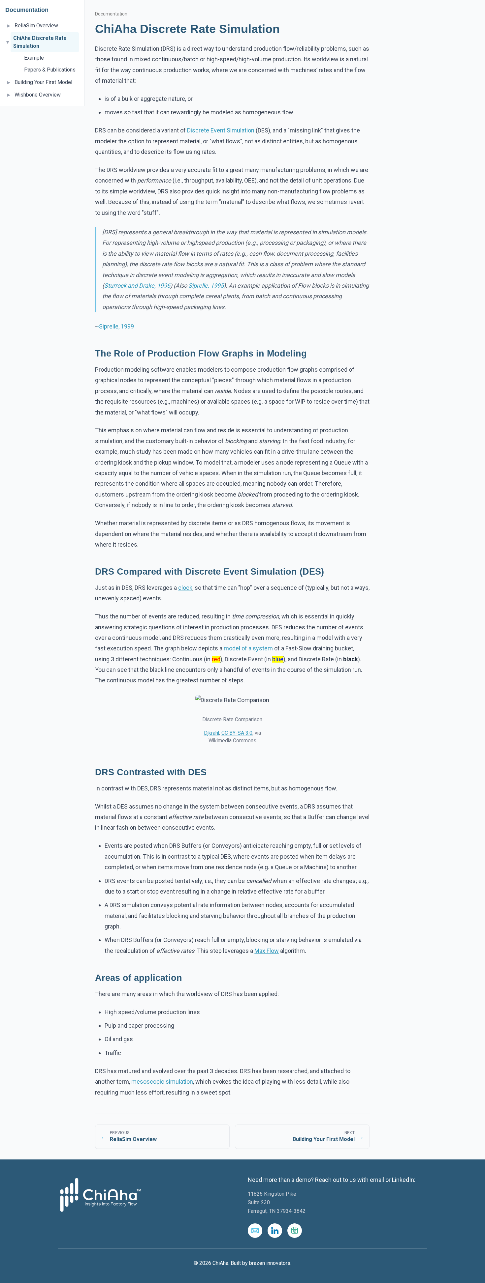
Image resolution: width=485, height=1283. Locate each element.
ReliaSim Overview (36, 25)
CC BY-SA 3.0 (236, 733)
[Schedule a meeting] (294, 1230)
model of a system (248, 648)
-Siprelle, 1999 (115, 326)
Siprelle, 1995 (206, 285)
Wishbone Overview (38, 95)
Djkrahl (211, 733)
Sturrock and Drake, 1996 (137, 285)
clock (185, 587)
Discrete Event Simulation (220, 130)
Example (34, 58)
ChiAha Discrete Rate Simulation (40, 42)
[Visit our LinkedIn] (275, 1230)
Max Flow (266, 950)
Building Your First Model (43, 82)
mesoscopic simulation (162, 1081)
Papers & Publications (50, 70)
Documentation (111, 13)
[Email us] (255, 1230)
